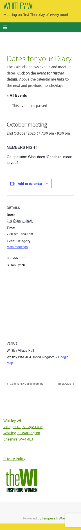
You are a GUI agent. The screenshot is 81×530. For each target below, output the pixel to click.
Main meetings (17, 246)
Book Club (65, 383)
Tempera (48, 518)
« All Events (17, 95)
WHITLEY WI (18, 6)
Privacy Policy (14, 458)
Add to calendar (30, 183)
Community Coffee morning (26, 383)
